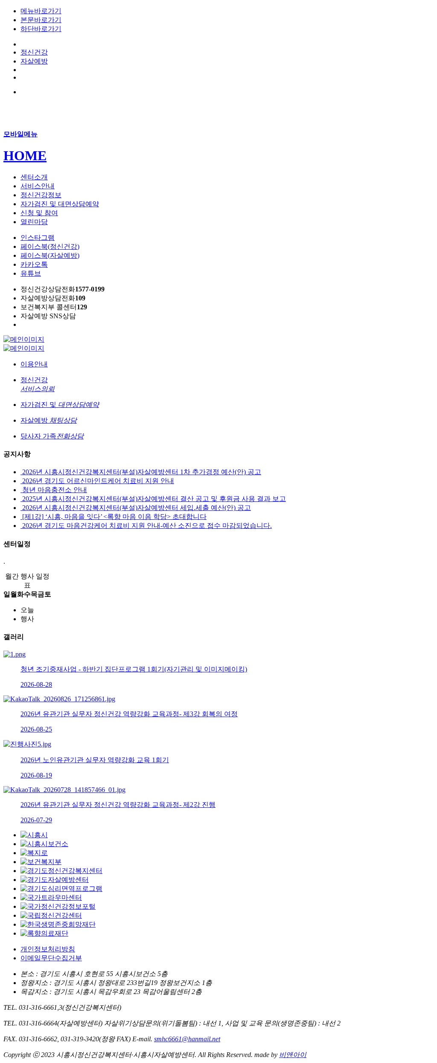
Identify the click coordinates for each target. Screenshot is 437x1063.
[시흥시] (34, 834)
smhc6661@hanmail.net (187, 1039)
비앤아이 (292, 1054)
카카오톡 (34, 264)
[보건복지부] (40, 861)
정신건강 (34, 52)
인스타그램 (37, 237)
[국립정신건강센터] (51, 915)
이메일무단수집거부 (51, 958)
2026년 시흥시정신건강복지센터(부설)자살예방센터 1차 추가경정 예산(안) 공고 (140, 471)
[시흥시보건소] (44, 843)
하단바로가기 (40, 28)
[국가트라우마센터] (51, 897)
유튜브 (30, 273)
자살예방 (34, 61)
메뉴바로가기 (40, 10)
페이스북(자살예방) (49, 255)
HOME (25, 155)
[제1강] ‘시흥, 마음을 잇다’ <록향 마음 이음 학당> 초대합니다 (113, 516)
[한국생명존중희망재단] (58, 924)
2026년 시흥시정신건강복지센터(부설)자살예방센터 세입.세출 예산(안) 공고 (135, 507)
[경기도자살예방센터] (54, 879)
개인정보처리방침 (47, 949)
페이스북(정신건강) (49, 246)
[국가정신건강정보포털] (58, 906)
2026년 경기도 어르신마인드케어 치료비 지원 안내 (97, 480)
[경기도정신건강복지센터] (61, 870)
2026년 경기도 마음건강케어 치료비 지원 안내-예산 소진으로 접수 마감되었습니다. (146, 525)
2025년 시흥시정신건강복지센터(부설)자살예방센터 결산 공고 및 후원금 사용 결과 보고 (153, 498)
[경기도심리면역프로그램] (61, 888)
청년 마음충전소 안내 (53, 489)
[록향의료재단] (44, 933)
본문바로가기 (40, 19)
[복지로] (34, 852)
